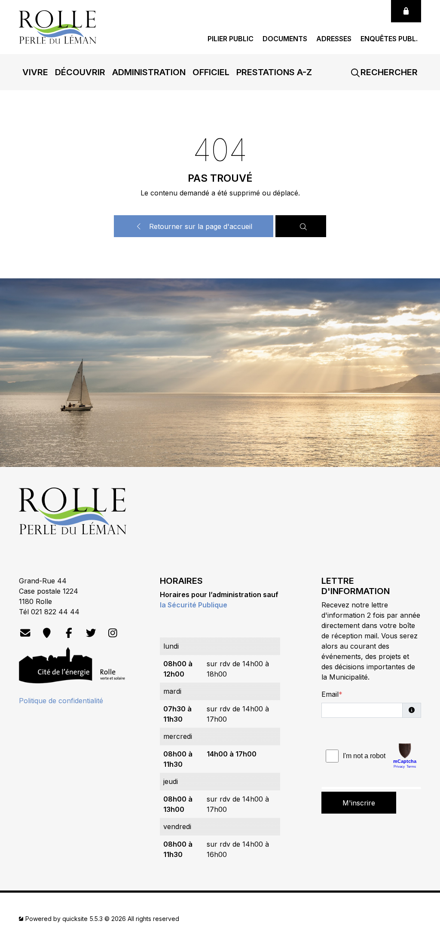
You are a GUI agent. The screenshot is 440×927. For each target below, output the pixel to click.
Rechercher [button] (388, 72)
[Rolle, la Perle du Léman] (57, 26)
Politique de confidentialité (61, 700)
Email (330, 694)
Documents (285, 39)
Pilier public (231, 39)
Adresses (333, 39)
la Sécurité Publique (193, 605)
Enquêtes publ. (389, 39)
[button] (35, 72)
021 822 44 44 (55, 611)
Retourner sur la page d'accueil (199, 226)
